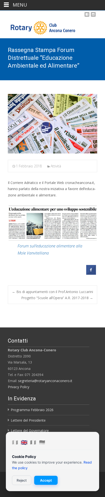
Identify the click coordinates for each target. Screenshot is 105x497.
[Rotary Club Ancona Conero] (38, 26)
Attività (56, 166)
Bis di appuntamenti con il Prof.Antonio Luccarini (52, 291)
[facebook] (86, 16)
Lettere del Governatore (30, 430)
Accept (46, 480)
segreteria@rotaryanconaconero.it (45, 380)
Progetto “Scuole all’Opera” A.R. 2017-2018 (57, 297)
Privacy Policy (18, 387)
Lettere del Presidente (28, 420)
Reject (22, 480)
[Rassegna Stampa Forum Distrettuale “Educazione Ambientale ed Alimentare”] (52, 123)
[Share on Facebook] (91, 273)
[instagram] (93, 16)
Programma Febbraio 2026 (32, 409)
